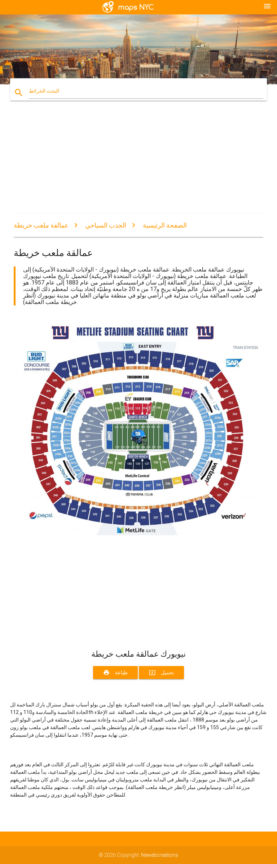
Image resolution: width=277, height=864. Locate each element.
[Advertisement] (138, 163)
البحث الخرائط (44, 91)
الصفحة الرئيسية (165, 225)
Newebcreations (159, 855)
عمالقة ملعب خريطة (41, 225)
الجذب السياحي (105, 225)
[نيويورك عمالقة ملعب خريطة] (138, 536)
